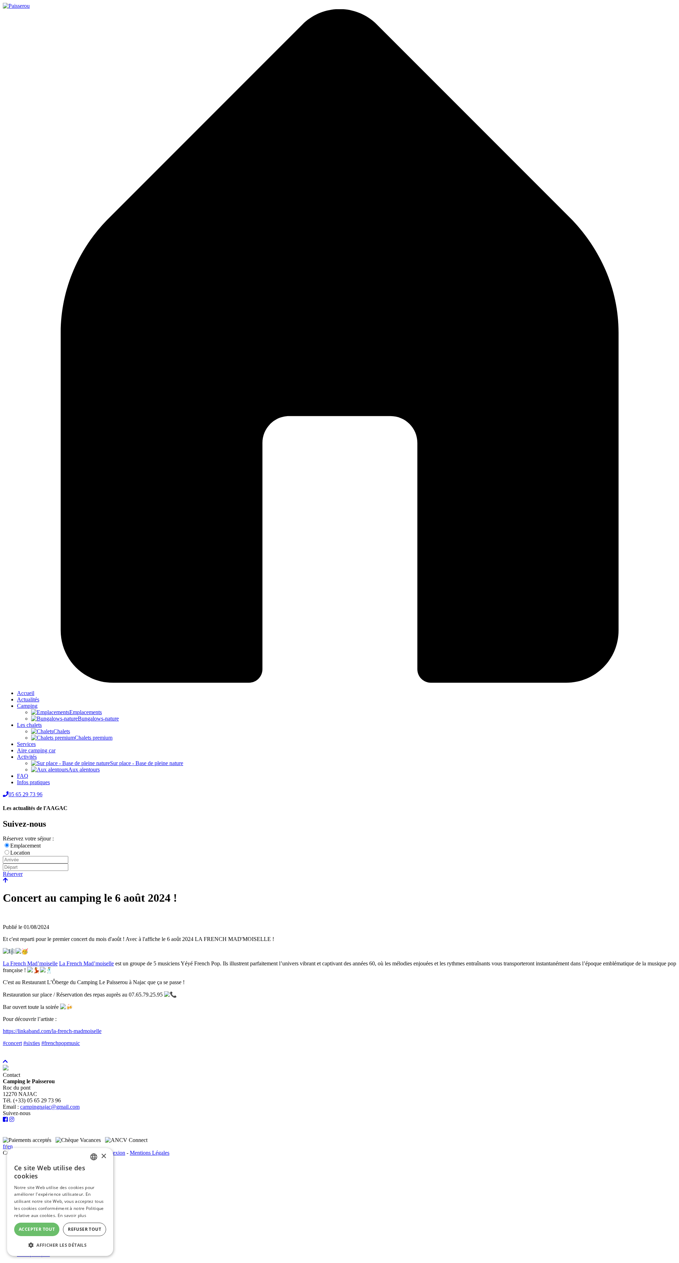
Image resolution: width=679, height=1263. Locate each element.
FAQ (22, 776)
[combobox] (93, 1156)
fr (4, 1146)
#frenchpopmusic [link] (60, 1043)
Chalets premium (93, 738)
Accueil (25, 693)
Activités (27, 757)
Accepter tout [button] (37, 1229)
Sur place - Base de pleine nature (146, 763)
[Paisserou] (16, 6)
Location (20, 853)
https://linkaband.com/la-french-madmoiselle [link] (52, 1031)
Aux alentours (84, 770)
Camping (27, 706)
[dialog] (60, 1202)
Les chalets (29, 725)
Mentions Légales (149, 1153)
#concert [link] (12, 1043)
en (10, 1146)
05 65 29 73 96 (25, 794)
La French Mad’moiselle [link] (30, 963)
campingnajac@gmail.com (50, 1107)
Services (26, 744)
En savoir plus (72, 1215)
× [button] (103, 1156)
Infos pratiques (33, 782)
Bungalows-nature (98, 719)
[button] (60, 1245)
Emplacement (25, 846)
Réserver (13, 874)
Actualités (28, 699)
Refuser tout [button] (84, 1229)
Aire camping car (36, 750)
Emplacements (85, 712)
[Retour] (5, 880)
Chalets (61, 731)
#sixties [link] (31, 1043)
